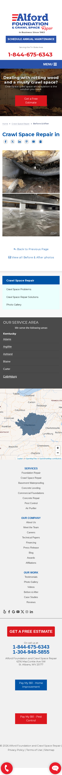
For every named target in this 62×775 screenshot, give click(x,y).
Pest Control (31, 503)
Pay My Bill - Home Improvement (31, 685)
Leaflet (20, 458)
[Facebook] (9, 612)
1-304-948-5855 (31, 651)
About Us (31, 522)
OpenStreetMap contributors (50, 458)
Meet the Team (31, 527)
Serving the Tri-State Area (31, 47)
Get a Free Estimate (31, 100)
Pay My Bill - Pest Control (31, 718)
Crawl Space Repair (20, 280)
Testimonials (31, 577)
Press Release (31, 547)
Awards (31, 557)
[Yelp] (5, 612)
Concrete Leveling (31, 488)
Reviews (31, 602)
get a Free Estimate (31, 631)
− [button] (58, 453)
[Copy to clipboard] (40, 141)
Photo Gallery (13, 304)
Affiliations (31, 562)
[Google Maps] (13, 612)
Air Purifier (31, 508)
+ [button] (58, 448)
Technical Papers (31, 537)
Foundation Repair (31, 472)
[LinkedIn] (31, 612)
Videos (31, 587)
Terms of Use (34, 749)
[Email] (33, 141)
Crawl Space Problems (18, 289)
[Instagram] (27, 612)
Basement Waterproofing (31, 483)
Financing (31, 542)
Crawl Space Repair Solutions (22, 297)
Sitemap (49, 749)
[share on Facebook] (5, 141)
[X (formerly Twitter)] (22, 612)
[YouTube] (18, 612)
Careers (31, 532)
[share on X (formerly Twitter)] (12, 141)
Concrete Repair (31, 498)
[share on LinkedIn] (19, 141)
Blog (31, 552)
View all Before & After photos (32, 257)
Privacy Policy (16, 749)
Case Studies (31, 597)
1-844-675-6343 (30, 54)
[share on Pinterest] (26, 141)
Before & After (31, 592)
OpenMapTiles (31, 458)
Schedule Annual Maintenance (31, 39)
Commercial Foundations (31, 493)
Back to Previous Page (33, 249)
